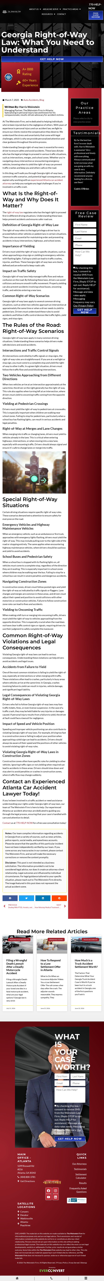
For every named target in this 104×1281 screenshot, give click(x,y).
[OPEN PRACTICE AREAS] (80, 9)
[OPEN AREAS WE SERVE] (60, 9)
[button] (10, 898)
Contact (7, 822)
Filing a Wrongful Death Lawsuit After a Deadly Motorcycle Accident (16, 967)
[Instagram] (55, 1190)
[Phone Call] (51, 1278)
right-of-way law (15, 212)
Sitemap (84, 1263)
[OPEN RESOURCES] (54, 14)
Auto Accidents (31, 99)
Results (83, 1183)
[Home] (17, 1278)
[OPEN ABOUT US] (40, 9)
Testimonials (80, 1169)
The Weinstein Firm (31, 1263)
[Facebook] (48, 1190)
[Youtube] (48, 1197)
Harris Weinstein (22, 106)
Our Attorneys (79, 1163)
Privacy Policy (62, 1263)
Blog (41, 99)
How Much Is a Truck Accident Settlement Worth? (86, 963)
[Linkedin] (55, 1197)
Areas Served (74, 1263)
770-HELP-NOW (24, 822)
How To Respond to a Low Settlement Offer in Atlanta (51, 965)
